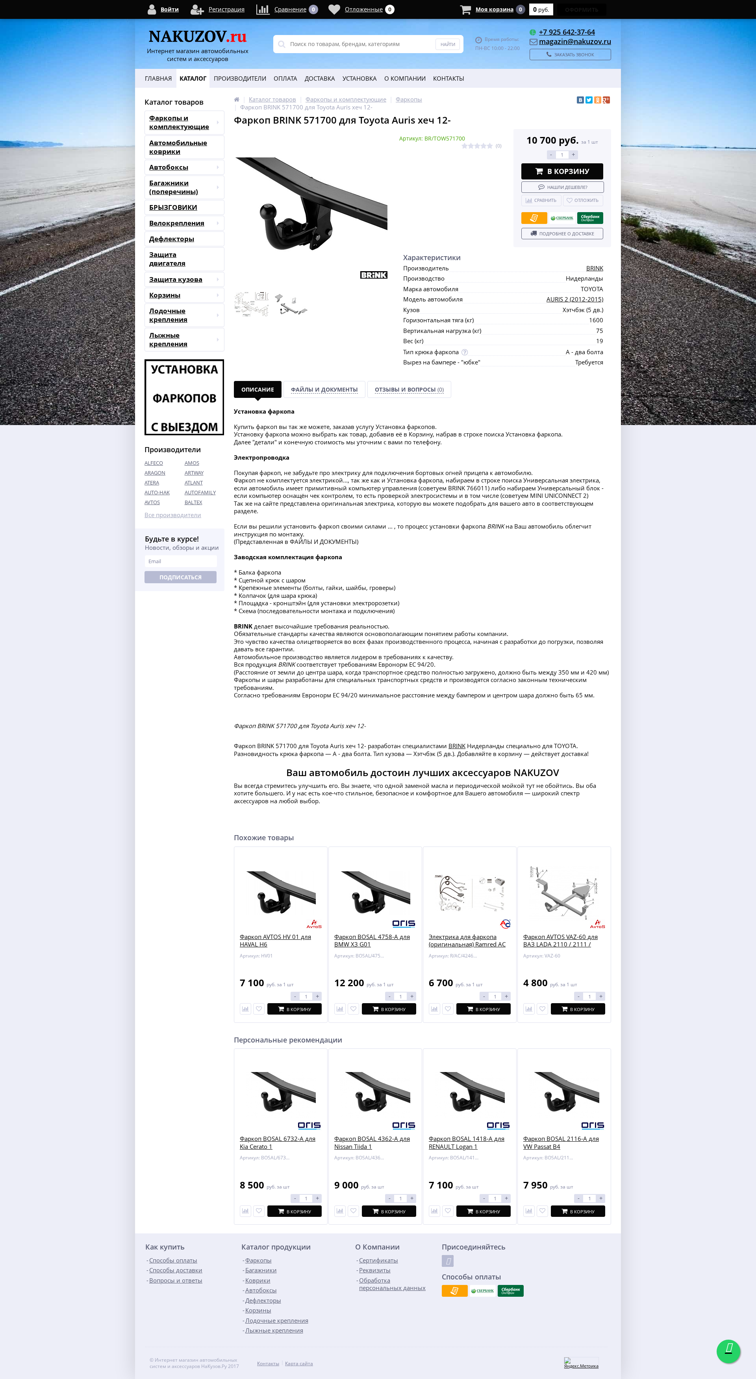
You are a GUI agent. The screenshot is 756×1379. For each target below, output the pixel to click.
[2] (471, 146)
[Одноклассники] (597, 100)
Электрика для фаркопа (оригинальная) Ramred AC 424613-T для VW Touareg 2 (467, 944)
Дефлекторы (171, 238)
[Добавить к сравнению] (245, 1211)
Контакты (448, 78)
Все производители (173, 515)
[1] (464, 146)
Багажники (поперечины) (173, 187)
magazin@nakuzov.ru (575, 41)
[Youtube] (448, 1261)
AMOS (192, 462)
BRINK (594, 268)
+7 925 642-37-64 (567, 32)
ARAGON (155, 472)
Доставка (320, 78)
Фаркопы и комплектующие (179, 122)
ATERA (152, 482)
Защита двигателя (167, 259)
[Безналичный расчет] (534, 218)
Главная (158, 78)
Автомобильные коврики (178, 147)
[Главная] (236, 99)
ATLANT (194, 482)
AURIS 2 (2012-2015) (575, 299)
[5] (490, 146)
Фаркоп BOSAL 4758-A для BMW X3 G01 (372, 940)
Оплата (285, 78)
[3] (477, 146)
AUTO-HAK (157, 492)
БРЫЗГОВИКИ (173, 207)
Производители (240, 78)
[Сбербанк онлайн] (590, 218)
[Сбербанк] (562, 218)
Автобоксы (168, 167)
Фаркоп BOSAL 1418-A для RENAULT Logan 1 (466, 1142)
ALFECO (154, 462)
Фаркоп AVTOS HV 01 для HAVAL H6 (275, 940)
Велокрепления (176, 222)
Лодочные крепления (168, 315)
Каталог (193, 78)
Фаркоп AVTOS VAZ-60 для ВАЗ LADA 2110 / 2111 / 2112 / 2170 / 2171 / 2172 (560, 944)
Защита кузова (175, 279)
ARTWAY (194, 472)
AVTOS (152, 502)
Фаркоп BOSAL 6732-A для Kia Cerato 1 (277, 1142)
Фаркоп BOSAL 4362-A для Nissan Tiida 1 (372, 1142)
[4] (483, 146)
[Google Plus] (606, 100)
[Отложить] (259, 1009)
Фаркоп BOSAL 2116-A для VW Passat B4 (561, 1142)
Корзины (164, 294)
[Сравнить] (245, 1009)
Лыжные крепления (168, 339)
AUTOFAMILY (200, 492)
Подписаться (180, 577)
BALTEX (193, 502)
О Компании (405, 78)
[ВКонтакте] (580, 100)
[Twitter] (589, 100)
